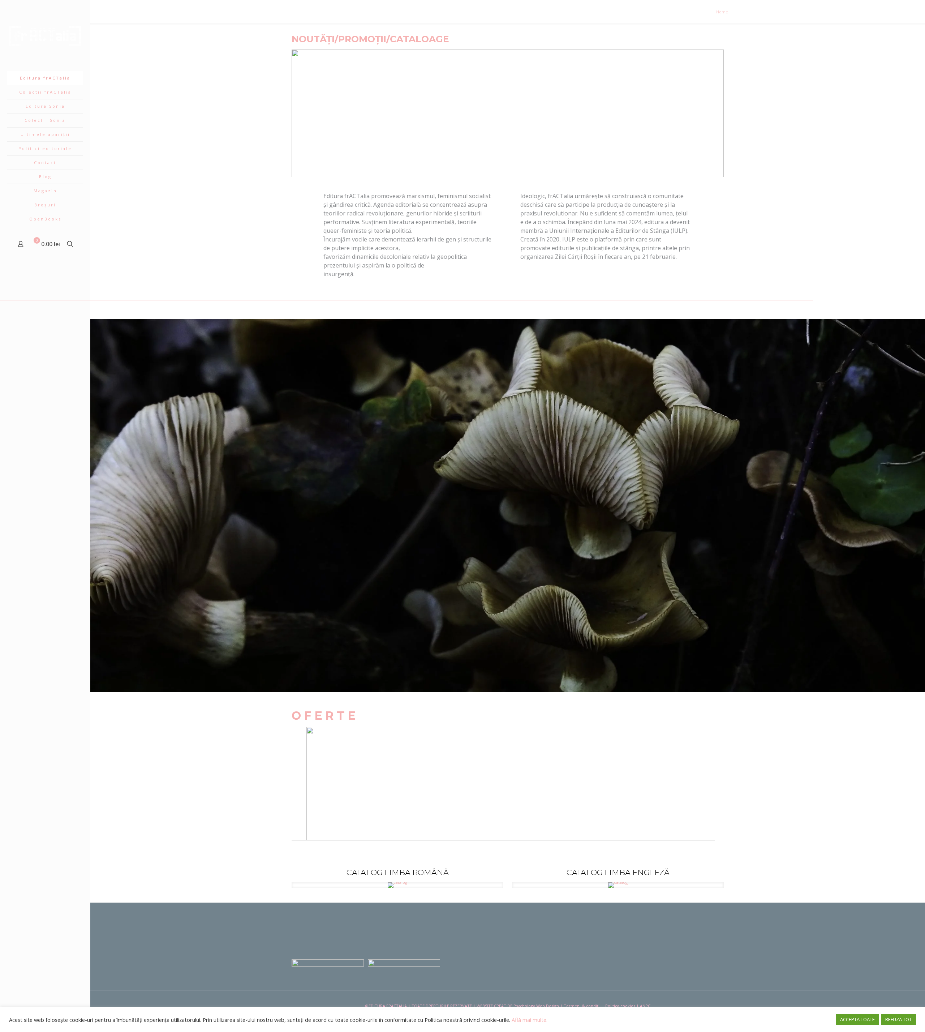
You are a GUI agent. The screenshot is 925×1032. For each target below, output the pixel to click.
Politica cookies (620, 1006)
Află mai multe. (529, 1019)
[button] (303, 113)
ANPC (645, 1006)
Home (722, 11)
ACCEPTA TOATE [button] (857, 1019)
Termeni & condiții (582, 1006)
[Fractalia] (45, 35)
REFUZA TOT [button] (898, 1019)
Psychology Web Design (536, 1006)
